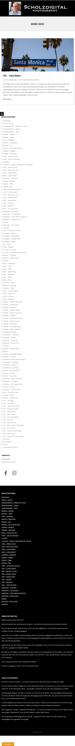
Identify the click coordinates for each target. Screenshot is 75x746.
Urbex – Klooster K (9, 294)
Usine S (5, 444)
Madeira (5, 222)
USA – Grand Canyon (9, 422)
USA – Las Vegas (8, 401)
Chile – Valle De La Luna (10, 195)
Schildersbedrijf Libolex (10, 447)
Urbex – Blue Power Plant (11, 170)
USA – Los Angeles (9, 403)
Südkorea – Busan (8, 283)
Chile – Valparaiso (8, 206)
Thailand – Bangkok (9, 151)
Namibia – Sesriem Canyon (11, 310)
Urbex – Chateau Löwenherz (12, 230)
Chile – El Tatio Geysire (10, 192)
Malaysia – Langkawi (9, 255)
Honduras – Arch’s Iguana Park (12, 384)
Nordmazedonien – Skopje (11, 129)
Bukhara (5, 351)
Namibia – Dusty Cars (10, 324)
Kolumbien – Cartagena (10, 381)
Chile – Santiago (8, 203)
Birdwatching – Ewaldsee (11, 368)
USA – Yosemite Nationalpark (12, 431)
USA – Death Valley (9, 414)
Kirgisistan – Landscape (10, 340)
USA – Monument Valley (10, 409)
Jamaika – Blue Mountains (11, 370)
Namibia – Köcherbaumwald (12, 326)
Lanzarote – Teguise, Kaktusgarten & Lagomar (18, 165)
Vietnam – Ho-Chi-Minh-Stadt (12, 148)
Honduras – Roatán (9, 387)
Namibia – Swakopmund (10, 304)
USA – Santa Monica (12, 75)
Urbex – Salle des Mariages (11, 159)
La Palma (6, 162)
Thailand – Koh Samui (10, 154)
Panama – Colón (8, 395)
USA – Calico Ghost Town (11, 406)
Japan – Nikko (7, 269)
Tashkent (6, 346)
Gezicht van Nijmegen (10, 332)
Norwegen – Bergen (9, 241)
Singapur (5, 261)
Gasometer (6, 439)
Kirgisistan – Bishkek (9, 337)
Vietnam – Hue (7, 145)
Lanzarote (6, 228)
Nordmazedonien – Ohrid (11, 132)
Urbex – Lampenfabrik (10, 176)
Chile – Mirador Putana (10, 198)
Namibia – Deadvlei (9, 315)
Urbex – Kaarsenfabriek (10, 291)
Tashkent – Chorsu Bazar (11, 348)
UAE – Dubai (7, 244)
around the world (27, 80)
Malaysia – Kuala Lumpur (11, 258)
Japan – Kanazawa (9, 274)
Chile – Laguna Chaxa (10, 200)
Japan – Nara (7, 280)
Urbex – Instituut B (9, 299)
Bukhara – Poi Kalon (9, 357)
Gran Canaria (7, 442)
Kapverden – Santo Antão (11, 225)
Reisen (36, 80)
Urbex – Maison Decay (10, 167)
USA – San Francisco (9, 428)
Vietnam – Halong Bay (10, 143)
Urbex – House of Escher (11, 156)
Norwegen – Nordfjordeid (11, 236)
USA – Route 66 (8, 420)
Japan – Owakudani (9, 263)
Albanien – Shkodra (9, 134)
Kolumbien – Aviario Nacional (12, 379)
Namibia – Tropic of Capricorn (12, 313)
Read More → (8, 99)
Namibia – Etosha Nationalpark (13, 302)
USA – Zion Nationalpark (10, 417)
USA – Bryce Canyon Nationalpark (13, 425)
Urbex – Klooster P (9, 296)
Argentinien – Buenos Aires (11, 219)
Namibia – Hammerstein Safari (12, 318)
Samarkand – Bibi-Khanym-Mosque (14, 359)
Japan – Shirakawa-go (10, 272)
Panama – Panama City (10, 398)
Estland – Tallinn (8, 184)
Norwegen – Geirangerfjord (11, 239)
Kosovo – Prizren (8, 123)
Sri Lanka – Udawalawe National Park (15, 252)
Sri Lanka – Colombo (9, 250)
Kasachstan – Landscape (11, 335)
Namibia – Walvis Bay (10, 307)
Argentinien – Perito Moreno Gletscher (15, 217)
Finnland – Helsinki (9, 181)
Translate (13, 462)
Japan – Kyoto (7, 277)
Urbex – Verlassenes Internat (12, 189)
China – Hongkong (9, 140)
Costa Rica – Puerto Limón (11, 390)
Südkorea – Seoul (8, 288)
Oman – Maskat (8, 247)
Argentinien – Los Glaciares (11, 214)
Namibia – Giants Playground (12, 329)
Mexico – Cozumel (9, 373)
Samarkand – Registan (10, 365)
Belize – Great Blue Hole (10, 392)
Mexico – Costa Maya (10, 376)
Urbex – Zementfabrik (10, 173)
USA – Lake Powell (9, 433)
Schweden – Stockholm (10, 178)
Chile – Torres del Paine (10, 208)
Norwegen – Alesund (9, 233)
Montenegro (7, 121)
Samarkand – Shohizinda (10, 362)
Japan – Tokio (7, 266)
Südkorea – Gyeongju (10, 285)
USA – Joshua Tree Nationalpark (13, 436)
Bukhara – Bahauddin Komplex (12, 354)
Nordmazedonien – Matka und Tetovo (15, 126)
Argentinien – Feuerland (10, 211)
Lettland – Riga (7, 187)
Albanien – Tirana (8, 137)
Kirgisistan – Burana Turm (11, 343)
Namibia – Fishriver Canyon (11, 321)
